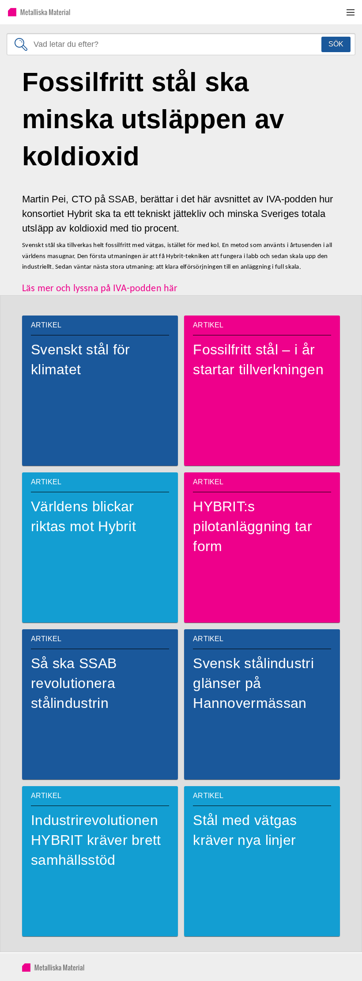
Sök (335, 44)
